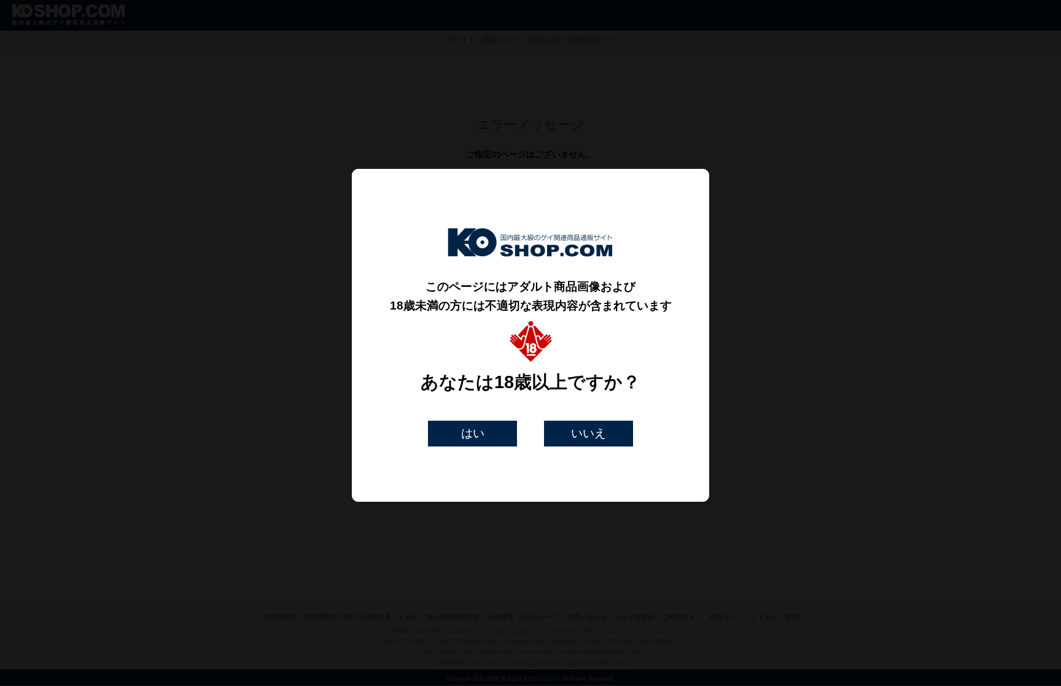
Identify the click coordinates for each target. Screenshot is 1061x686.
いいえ (588, 433)
